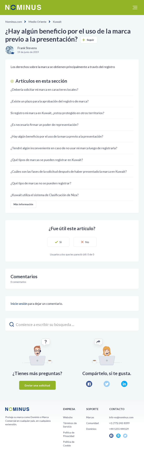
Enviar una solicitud (37, 385)
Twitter (107, 384)
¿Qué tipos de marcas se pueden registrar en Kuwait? (47, 160)
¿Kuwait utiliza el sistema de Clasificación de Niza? (44, 195)
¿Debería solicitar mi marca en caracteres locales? (44, 89)
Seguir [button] (90, 39)
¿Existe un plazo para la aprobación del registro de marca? (50, 101)
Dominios (91, 428)
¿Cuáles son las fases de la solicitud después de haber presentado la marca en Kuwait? (69, 171)
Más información (23, 204)
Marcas (90, 417)
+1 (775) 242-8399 (119, 423)
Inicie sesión (19, 304)
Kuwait (57, 21)
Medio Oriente (37, 21)
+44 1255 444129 (119, 428)
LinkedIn (124, 384)
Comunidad (92, 423)
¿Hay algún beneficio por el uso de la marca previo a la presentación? (57, 136)
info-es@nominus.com (121, 417)
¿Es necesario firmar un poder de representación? (44, 125)
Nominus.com (13, 21)
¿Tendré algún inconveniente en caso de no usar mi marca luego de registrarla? (64, 148)
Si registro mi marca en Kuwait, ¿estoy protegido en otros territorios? (57, 113)
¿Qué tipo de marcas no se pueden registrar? (41, 183)
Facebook (89, 384)
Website (68, 417)
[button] (135, 7)
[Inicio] (23, 7)
